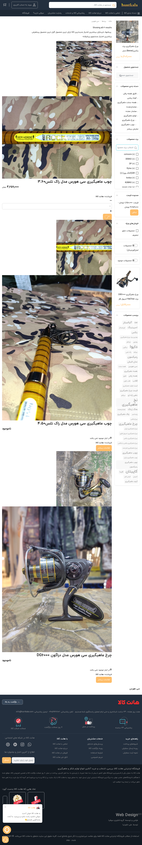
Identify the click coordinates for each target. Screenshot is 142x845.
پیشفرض (35, 32)
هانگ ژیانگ (132, 409)
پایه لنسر (134, 414)
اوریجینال (122, 328)
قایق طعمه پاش (129, 93)
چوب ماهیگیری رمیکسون (131, 464)
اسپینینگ (132, 327)
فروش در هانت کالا (60, 753)
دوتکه (135, 352)
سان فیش (132, 361)
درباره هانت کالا (61, 748)
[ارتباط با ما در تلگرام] (15, 745)
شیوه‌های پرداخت (130, 744)
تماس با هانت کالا (60, 744)
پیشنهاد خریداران (104, 32)
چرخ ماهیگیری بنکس (130, 438)
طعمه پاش (133, 376)
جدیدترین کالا (77, 32)
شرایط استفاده (97, 753)
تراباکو (129, 342)
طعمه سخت (122, 367)
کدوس (135, 477)
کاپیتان (131, 471)
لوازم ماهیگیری (130, 115)
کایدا (121, 472)
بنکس (134, 332)
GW (136, 322)
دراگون (125, 347)
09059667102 (54, 711)
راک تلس (128, 352)
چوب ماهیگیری (127, 124)
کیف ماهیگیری (131, 481)
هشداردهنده (131, 107)
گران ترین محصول (47, 32)
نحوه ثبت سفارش (130, 753)
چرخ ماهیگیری (128, 120)
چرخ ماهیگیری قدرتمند (130, 448)
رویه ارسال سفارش (130, 748)
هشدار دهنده (131, 111)
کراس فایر (127, 477)
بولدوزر (135, 342)
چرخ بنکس (134, 419)
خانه (110, 21)
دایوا (133, 347)
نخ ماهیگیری (129, 402)
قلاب (135, 380)
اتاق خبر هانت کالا (60, 757)
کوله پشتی (131, 98)
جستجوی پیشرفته (90, 36)
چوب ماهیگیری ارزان (130, 458)
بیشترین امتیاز (90, 32)
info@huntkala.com (24, 711)
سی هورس (132, 366)
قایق (124, 376)
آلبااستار (127, 322)
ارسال (6, 760)
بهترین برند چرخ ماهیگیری (129, 337)
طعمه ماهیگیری (130, 371)
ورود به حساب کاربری (22, 5)
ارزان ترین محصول (63, 32)
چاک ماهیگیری (123, 414)
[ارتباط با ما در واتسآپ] (29, 745)
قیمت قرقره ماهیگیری (130, 386)
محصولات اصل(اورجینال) (130, 247)
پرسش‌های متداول (95, 744)
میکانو (123, 395)
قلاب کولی (127, 381)
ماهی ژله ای (132, 395)
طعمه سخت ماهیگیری (126, 102)
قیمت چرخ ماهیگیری (128, 390)
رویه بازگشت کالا (96, 748)
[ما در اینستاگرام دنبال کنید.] (22, 745)
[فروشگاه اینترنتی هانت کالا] (129, 5)
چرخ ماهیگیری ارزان (131, 429)
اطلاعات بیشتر (104, 448)
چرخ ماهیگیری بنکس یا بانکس (127, 443)
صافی (134, 212)
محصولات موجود (125, 260)
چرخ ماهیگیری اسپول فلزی (128, 434)
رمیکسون (132, 357)
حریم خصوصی (97, 757)
